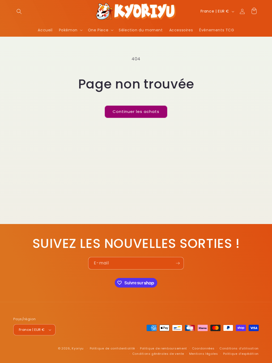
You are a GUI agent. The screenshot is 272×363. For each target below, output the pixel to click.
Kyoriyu (78, 348)
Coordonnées (203, 348)
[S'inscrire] (178, 263)
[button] (19, 11)
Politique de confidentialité (112, 348)
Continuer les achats (136, 111)
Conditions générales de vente (158, 354)
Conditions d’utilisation (239, 348)
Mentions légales (203, 354)
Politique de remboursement (163, 348)
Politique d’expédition (241, 354)
